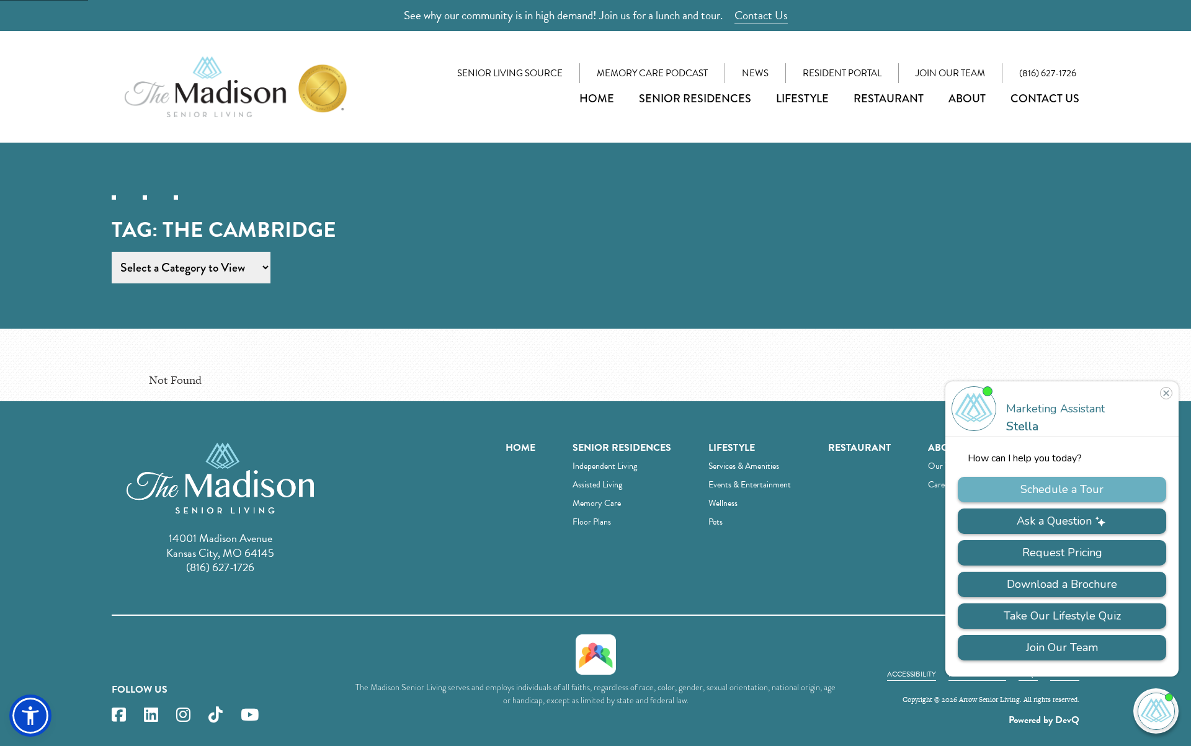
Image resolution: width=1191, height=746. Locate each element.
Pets (715, 521)
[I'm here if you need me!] (1156, 711)
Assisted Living (597, 484)
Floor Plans (592, 521)
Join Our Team (950, 73)
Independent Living (605, 466)
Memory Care (597, 503)
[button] (30, 716)
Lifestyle (802, 99)
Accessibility (911, 674)
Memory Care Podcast (652, 73)
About (967, 99)
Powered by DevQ (1044, 720)
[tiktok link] (215, 715)
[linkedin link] (151, 715)
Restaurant (889, 99)
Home (596, 99)
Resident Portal (842, 73)
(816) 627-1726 (1047, 73)
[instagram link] (183, 715)
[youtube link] (250, 715)
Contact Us (761, 15)
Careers (941, 484)
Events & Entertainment (749, 484)
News (755, 73)
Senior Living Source (510, 73)
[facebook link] (119, 715)
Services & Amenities (743, 466)
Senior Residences (695, 99)
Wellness (723, 503)
